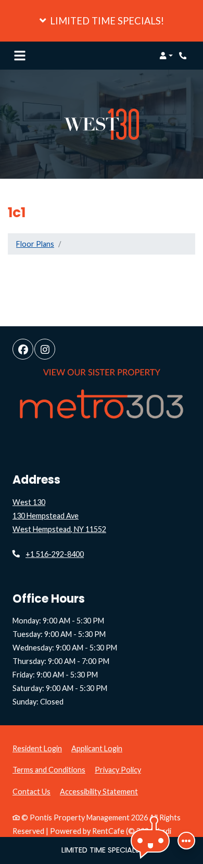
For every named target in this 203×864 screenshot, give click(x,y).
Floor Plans (35, 244)
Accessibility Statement (99, 791)
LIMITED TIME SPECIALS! (101, 850)
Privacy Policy (118, 769)
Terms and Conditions (48, 769)
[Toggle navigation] (19, 55)
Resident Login (37, 748)
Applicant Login (96, 748)
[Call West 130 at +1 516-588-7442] (184, 55)
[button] (101, 21)
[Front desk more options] (186, 840)
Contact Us (31, 791)
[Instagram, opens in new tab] (44, 349)
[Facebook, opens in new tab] (22, 349)
